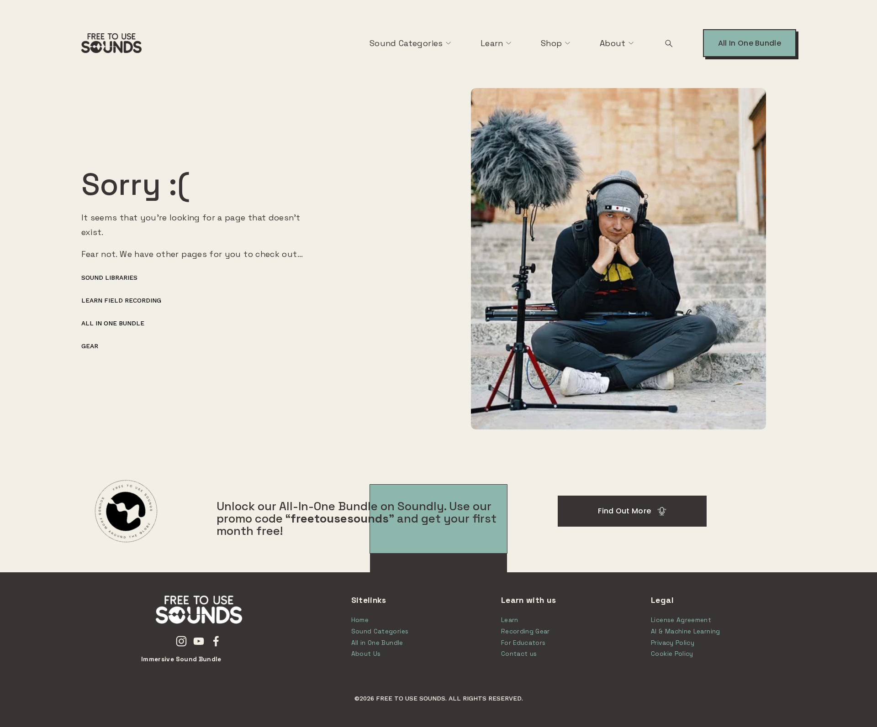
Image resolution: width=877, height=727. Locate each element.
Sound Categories (406, 43)
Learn (492, 43)
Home (360, 620)
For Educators (523, 643)
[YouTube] (198, 641)
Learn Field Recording (121, 300)
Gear (89, 346)
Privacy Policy (672, 643)
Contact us (519, 654)
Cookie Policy (672, 654)
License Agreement (681, 620)
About (613, 43)
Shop (551, 43)
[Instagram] (181, 641)
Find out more (624, 511)
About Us (366, 654)
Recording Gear (525, 631)
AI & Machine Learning (685, 631)
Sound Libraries (109, 277)
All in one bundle (749, 43)
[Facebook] (216, 641)
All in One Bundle (112, 323)
